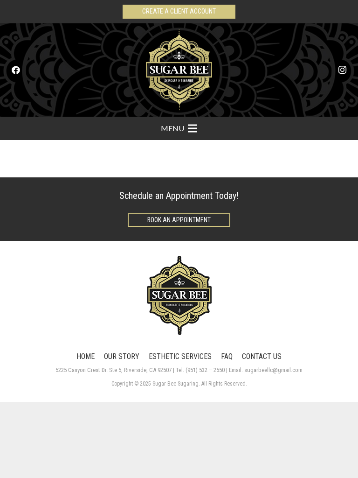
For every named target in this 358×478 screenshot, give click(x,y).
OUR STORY (121, 356)
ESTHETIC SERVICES (180, 356)
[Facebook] (15, 70)
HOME (85, 356)
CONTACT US (262, 356)
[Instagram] (342, 70)
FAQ (227, 356)
